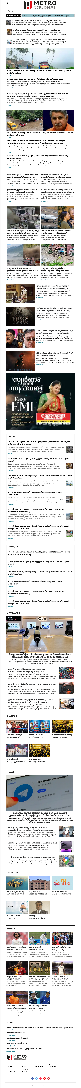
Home (10, 1066)
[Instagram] (40, 1078)
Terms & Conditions (52, 1065)
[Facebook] (32, 1078)
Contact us (11, 1071)
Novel (9, 1022)
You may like (13, 547)
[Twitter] (36, 1078)
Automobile (13, 613)
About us (25, 1066)
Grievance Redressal (25, 1070)
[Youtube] (44, 1078)
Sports (10, 928)
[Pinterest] (48, 1078)
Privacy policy (39, 1066)
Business (11, 716)
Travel (10, 772)
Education (12, 873)
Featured (11, 436)
